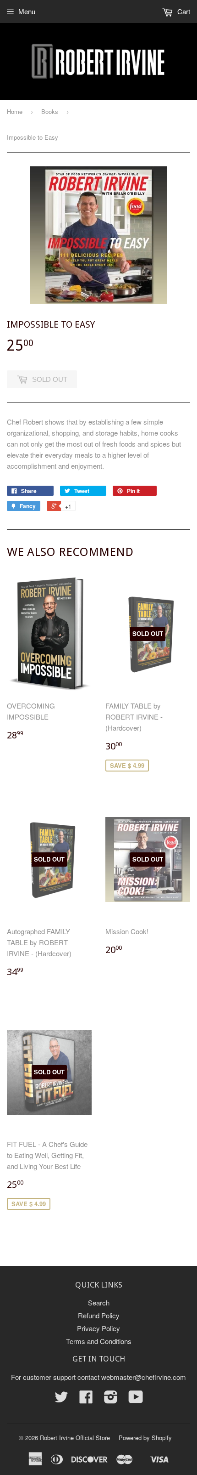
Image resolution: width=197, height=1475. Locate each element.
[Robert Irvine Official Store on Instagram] (111, 1399)
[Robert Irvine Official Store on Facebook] (86, 1399)
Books (49, 111)
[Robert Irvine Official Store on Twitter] (61, 1399)
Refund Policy (99, 1315)
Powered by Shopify (145, 1437)
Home (14, 111)
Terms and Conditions (98, 1341)
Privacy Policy (98, 1328)
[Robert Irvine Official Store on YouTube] (136, 1399)
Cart (182, 11)
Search (98, 1302)
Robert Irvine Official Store (75, 1437)
